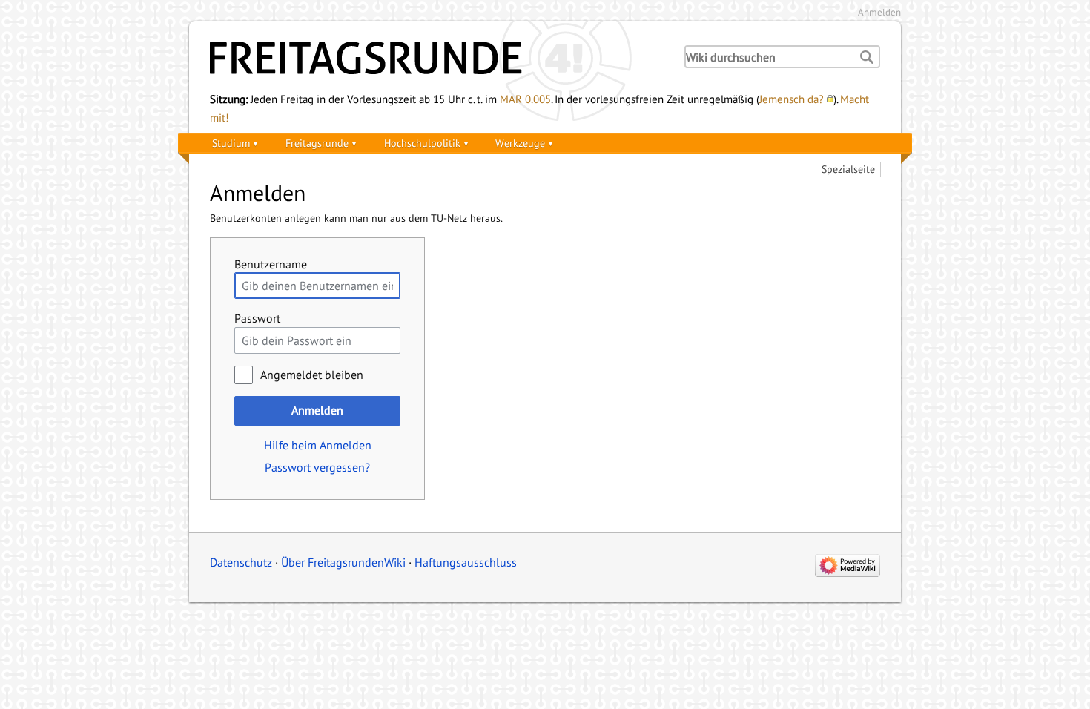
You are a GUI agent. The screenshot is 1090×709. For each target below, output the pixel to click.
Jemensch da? (791, 98)
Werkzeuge (520, 143)
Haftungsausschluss (465, 562)
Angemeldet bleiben (311, 374)
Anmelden (879, 12)
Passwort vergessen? (317, 467)
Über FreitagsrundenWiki (343, 562)
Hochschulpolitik (422, 143)
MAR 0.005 (525, 98)
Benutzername (270, 264)
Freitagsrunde (317, 143)
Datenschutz (241, 562)
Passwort (257, 318)
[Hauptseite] (434, 58)
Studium (231, 143)
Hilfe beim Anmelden (317, 445)
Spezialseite (848, 169)
